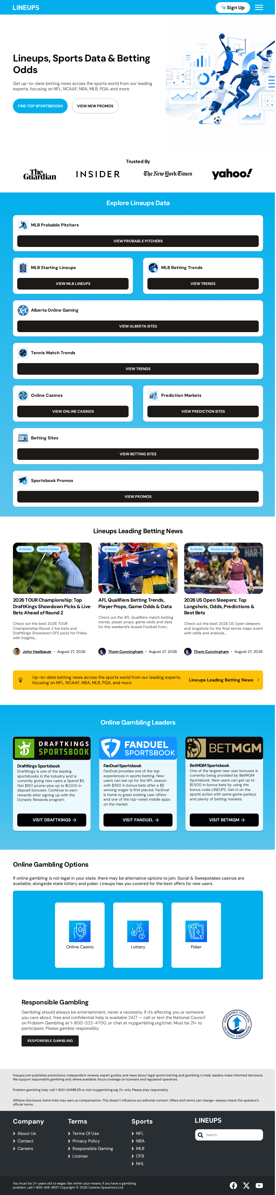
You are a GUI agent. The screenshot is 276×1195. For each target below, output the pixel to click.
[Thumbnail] (52, 568)
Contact (25, 1141)
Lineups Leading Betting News (221, 680)
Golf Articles (48, 549)
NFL (140, 1133)
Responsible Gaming (93, 1148)
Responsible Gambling (50, 1040)
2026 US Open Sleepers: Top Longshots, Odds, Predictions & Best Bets (219, 606)
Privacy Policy (86, 1141)
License (80, 1156)
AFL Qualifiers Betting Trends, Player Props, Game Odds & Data (135, 603)
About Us (27, 1133)
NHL (140, 1163)
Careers (25, 1148)
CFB (140, 1156)
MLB (140, 1148)
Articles (25, 549)
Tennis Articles (222, 549)
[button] (259, 7)
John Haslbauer (37, 651)
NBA (140, 1141)
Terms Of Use (86, 1133)
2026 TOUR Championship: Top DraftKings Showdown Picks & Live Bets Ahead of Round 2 (52, 606)
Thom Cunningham (125, 651)
